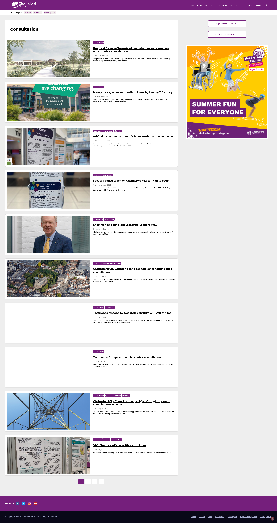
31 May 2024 (100, 450)
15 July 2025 (100, 317)
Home (191, 5)
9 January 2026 (101, 97)
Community (222, 5)
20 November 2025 (103, 185)
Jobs (210, 517)
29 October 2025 (102, 276)
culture (28, 13)
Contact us (219, 517)
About (202, 517)
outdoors (37, 13)
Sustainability (236, 5)
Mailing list (232, 517)
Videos (258, 5)
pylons (107, 396)
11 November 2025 (103, 229)
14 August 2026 (101, 56)
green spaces (49, 13)
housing (106, 263)
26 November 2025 (103, 141)
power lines (116, 396)
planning (117, 131)
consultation (98, 43)
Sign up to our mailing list (225, 34)
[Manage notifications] (272, 519)
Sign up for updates (224, 24)
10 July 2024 (100, 409)
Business (248, 5)
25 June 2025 (101, 361)
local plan (97, 131)
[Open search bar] (265, 5)
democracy (98, 219)
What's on (209, 5)
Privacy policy (266, 517)
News (199, 5)
